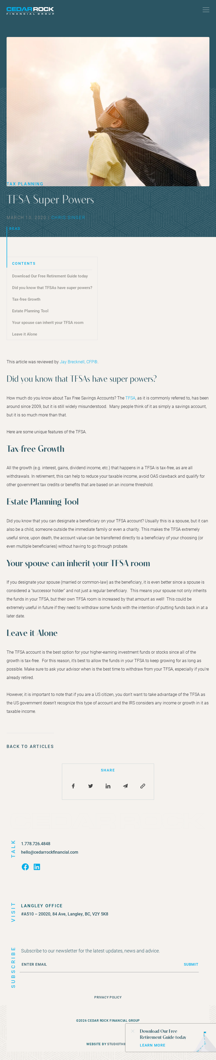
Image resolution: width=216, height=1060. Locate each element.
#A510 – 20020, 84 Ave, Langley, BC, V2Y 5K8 (64, 914)
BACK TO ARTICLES (30, 746)
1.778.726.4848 (35, 843)
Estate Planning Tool (30, 310)
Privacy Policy (107, 997)
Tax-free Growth (26, 299)
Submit (191, 964)
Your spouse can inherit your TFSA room (48, 322)
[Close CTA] (133, 1031)
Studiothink (118, 1044)
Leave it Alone (24, 334)
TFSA (130, 398)
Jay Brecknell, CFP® (78, 361)
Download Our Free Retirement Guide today (50, 275)
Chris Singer (68, 217)
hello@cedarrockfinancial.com (49, 852)
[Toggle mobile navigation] (206, 11)
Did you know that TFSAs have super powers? (52, 287)
